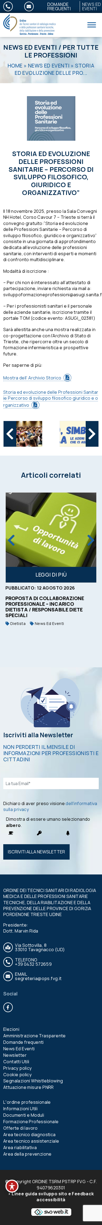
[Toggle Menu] (91, 25)
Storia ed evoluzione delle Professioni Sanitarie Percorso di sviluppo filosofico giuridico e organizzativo (50, 398)
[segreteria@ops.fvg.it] (32, 6)
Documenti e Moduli (23, 1115)
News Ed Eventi (30, 47)
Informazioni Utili (20, 1109)
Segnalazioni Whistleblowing (33, 1081)
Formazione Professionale (31, 1122)
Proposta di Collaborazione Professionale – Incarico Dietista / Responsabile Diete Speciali (44, 606)
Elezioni (11, 1029)
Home (15, 65)
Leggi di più (51, 574)
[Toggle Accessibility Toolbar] (11, 1186)
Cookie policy (17, 1075)
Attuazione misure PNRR (28, 1087)
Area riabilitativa (20, 1147)
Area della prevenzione (27, 1154)
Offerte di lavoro (20, 1128)
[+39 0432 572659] (11, 6)
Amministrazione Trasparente (34, 1036)
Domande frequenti (59, 6)
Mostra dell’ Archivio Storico (32, 378)
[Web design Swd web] (51, 1211)
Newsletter (15, 1055)
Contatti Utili (16, 1062)
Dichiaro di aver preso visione (50, 806)
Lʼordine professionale (27, 1102)
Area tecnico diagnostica (29, 1135)
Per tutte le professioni (61, 51)
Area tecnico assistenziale (31, 1141)
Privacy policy (17, 1068)
